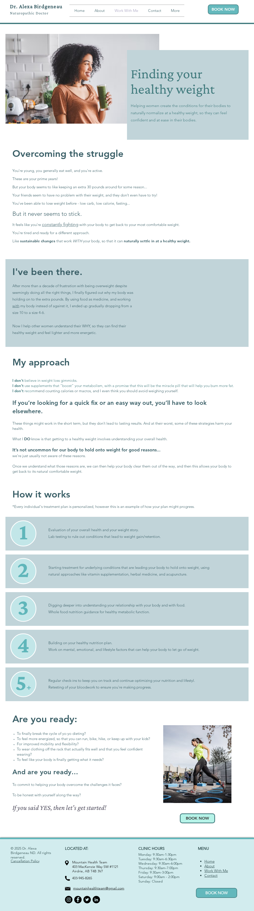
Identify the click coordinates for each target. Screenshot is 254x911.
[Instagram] (68, 899)
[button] (175, 10)
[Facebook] (78, 899)
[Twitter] (87, 899)
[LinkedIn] (96, 899)
